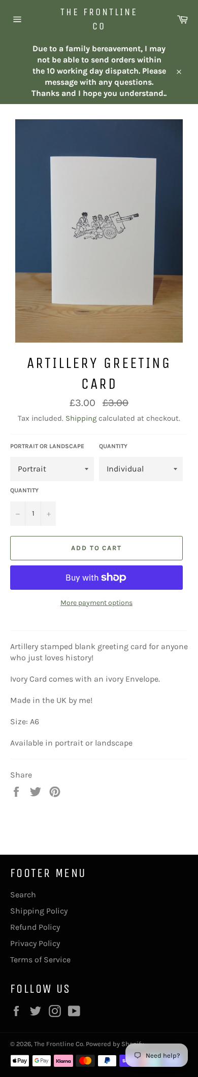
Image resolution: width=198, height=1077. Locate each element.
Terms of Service (40, 959)
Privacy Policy (35, 943)
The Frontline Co (99, 19)
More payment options (96, 602)
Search (23, 894)
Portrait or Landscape (47, 446)
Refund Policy (35, 927)
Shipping (80, 418)
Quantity (113, 446)
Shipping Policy (39, 911)
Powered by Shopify (115, 1044)
